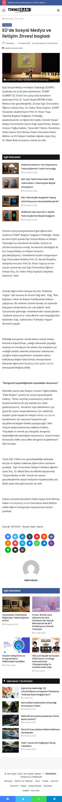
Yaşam (23, 786)
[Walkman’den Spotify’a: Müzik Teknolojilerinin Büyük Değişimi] (10, 215)
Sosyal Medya (34, 786)
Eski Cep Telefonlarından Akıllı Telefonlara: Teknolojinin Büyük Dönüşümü (38, 183)
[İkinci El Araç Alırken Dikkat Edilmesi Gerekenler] (10, 733)
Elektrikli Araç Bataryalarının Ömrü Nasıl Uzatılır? (30, 2)
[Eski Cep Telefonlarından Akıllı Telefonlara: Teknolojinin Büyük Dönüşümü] (10, 183)
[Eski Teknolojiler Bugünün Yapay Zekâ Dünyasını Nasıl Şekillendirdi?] (10, 201)
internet (54, 781)
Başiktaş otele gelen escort (39, 363)
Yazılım (45, 781)
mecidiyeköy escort (19, 503)
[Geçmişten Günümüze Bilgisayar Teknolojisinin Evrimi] (16, 604)
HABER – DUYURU (31, 790)
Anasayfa (8, 18)
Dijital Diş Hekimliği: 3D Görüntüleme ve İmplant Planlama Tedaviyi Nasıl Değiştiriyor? (40, 691)
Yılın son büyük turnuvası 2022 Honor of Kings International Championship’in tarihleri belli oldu (45, 661)
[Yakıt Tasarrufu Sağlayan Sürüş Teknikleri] (10, 747)
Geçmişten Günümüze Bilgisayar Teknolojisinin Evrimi (15, 617)
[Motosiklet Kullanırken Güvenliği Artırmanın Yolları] (10, 706)
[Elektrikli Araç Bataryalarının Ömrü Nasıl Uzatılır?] (10, 720)
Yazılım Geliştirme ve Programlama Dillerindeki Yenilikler (13, 658)
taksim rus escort (46, 415)
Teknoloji (19, 18)
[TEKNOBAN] (20, 10)
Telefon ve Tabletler (23, 781)
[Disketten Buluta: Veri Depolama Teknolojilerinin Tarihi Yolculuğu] (10, 168)
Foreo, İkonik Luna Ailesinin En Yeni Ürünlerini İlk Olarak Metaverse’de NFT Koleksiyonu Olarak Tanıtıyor (43, 622)
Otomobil (47, 786)
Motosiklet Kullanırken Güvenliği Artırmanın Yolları (38, 704)
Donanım (14, 786)
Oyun (37, 781)
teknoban (10, 43)
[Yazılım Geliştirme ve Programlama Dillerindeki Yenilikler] (16, 645)
